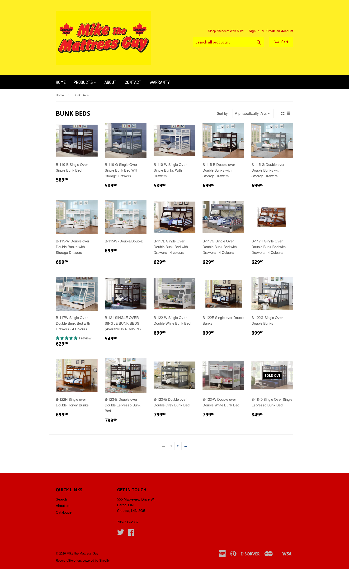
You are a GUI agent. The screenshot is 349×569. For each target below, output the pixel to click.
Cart (284, 41)
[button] (67, 337)
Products (84, 82)
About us (63, 505)
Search (61, 499)
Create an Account (279, 31)
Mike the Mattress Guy (82, 553)
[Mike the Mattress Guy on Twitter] (120, 533)
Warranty (160, 82)
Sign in (254, 31)
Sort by (222, 113)
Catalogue (63, 512)
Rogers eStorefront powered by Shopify (83, 560)
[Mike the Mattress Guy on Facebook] (131, 533)
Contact (133, 82)
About (110, 82)
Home (61, 82)
